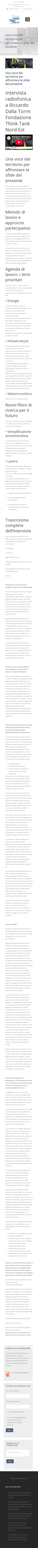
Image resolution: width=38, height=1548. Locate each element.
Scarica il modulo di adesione (20, 1373)
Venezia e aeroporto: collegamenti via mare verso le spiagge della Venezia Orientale (19, 1495)
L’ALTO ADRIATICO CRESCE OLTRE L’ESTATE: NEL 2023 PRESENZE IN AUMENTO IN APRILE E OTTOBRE (18, 1537)
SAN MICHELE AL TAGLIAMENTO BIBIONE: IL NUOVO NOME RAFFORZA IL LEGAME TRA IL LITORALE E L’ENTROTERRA (20, 1516)
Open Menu (27, 19)
